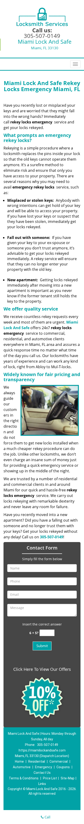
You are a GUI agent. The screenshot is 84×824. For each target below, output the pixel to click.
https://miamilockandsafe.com (42, 750)
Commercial (58, 761)
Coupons (63, 767)
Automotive (22, 767)
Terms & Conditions (23, 778)
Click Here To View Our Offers (42, 669)
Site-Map (67, 778)
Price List (50, 778)
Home (19, 761)
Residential (36, 761)
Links (42, 784)
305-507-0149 (42, 36)
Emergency (43, 767)
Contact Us (42, 772)
